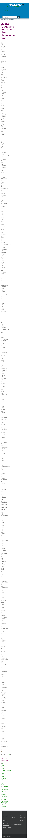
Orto (21, 824)
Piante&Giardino (16, 824)
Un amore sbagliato (3, 776)
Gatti (21, 821)
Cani (13, 821)
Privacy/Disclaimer (5, 827)
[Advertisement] (25, 79)
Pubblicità (5, 823)
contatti (8, 754)
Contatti (5, 820)
